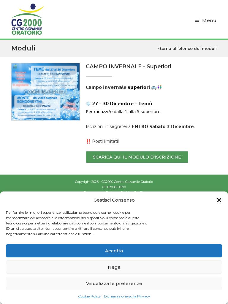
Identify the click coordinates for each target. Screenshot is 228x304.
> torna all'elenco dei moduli (186, 48)
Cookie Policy (89, 296)
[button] (219, 200)
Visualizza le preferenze (114, 283)
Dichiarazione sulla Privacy (127, 296)
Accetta (114, 251)
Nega (114, 267)
